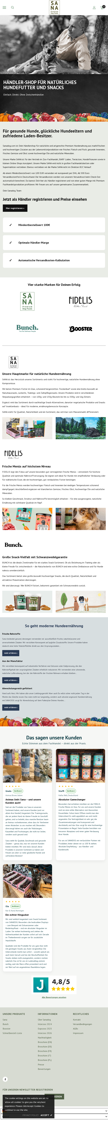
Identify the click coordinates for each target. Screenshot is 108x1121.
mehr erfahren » (10, 653)
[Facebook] (5, 1079)
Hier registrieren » (15, 208)
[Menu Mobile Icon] (4, 7)
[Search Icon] (15, 7)
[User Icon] (94, 7)
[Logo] (54, 7)
